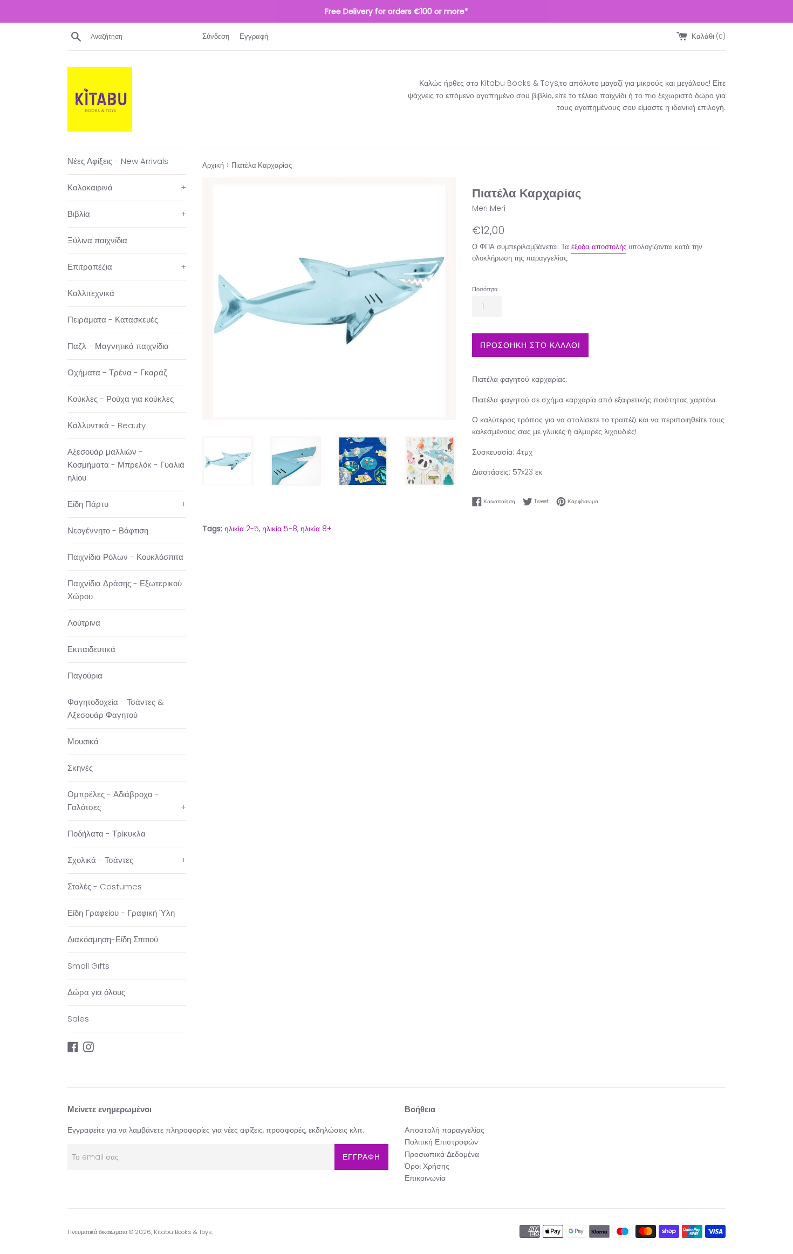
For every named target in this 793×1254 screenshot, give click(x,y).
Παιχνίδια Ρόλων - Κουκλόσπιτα (125, 557)
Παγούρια (84, 675)
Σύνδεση (215, 36)
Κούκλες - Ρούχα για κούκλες (120, 399)
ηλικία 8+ (316, 528)
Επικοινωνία (425, 1178)
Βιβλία (126, 214)
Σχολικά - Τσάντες (126, 860)
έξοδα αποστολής (598, 247)
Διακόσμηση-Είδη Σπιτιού (112, 939)
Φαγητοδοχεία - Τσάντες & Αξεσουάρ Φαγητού (115, 708)
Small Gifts (88, 965)
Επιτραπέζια (126, 266)
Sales (78, 1018)
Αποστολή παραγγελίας (444, 1130)
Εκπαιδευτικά (91, 649)
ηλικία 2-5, (242, 528)
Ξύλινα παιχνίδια (97, 240)
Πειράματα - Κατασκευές (112, 319)
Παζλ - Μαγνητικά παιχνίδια (118, 346)
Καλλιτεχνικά (90, 293)
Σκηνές (80, 767)
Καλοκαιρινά (126, 187)
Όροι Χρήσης (427, 1166)
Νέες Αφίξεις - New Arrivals (117, 161)
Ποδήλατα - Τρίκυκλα (106, 833)
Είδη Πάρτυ (126, 504)
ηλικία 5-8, (280, 528)
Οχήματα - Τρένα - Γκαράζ (117, 372)
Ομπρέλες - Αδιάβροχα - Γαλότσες (126, 801)
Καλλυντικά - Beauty (106, 425)
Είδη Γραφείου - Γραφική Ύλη (121, 913)
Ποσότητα (484, 289)
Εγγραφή (254, 36)
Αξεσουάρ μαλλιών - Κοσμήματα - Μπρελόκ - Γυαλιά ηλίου (125, 464)
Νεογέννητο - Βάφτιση (107, 530)
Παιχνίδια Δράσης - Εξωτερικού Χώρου (124, 590)
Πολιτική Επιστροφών (441, 1141)
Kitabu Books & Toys (183, 1232)
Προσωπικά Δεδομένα (442, 1154)
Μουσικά (83, 741)
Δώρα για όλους (96, 992)
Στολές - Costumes (104, 886)
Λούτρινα (83, 622)
